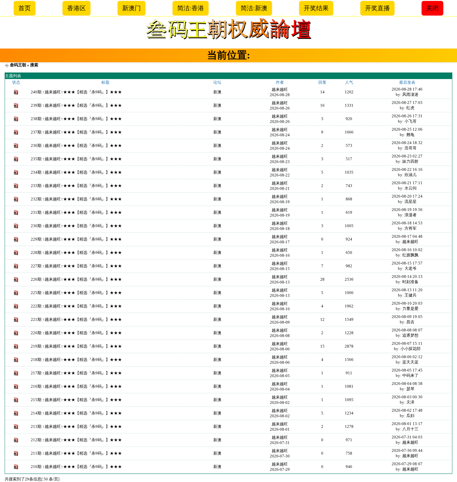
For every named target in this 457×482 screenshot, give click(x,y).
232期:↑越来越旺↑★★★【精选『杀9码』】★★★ (76, 199)
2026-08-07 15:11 (407, 343)
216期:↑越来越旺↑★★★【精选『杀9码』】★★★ (76, 386)
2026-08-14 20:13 (407, 276)
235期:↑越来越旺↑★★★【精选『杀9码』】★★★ (76, 159)
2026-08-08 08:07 (407, 330)
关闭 (432, 8)
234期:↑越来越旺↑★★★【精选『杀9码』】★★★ (76, 172)
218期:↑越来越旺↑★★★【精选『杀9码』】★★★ (76, 359)
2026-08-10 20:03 (407, 303)
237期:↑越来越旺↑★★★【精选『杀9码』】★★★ (76, 132)
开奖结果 (316, 8)
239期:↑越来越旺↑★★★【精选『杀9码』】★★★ (76, 105)
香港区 (76, 8)
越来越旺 (280, 89)
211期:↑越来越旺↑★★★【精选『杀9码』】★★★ (76, 453)
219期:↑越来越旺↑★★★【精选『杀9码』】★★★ (76, 346)
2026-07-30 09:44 (407, 450)
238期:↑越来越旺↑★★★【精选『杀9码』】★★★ (76, 118)
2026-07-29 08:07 (407, 463)
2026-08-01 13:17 (407, 423)
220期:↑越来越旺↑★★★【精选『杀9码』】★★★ (76, 332)
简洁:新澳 (254, 8)
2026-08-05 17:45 (407, 370)
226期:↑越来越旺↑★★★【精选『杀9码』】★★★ (76, 279)
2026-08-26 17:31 (407, 116)
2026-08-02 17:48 (407, 410)
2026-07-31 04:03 (407, 437)
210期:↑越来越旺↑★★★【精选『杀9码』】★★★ (76, 466)
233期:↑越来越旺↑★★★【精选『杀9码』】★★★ (76, 185)
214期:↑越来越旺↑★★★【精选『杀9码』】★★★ (76, 413)
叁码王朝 (18, 65)
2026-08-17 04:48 (407, 236)
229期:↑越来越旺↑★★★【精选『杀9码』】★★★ (76, 239)
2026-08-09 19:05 (407, 316)
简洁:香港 (190, 8)
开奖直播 (377, 8)
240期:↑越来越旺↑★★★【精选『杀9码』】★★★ (76, 92)
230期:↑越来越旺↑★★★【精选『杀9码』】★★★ (76, 225)
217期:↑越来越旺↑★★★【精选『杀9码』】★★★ (76, 373)
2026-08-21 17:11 (407, 182)
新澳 (217, 92)
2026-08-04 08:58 (407, 383)
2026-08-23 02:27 (407, 156)
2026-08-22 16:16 (407, 169)
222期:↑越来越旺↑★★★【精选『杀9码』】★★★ (76, 306)
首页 (24, 8)
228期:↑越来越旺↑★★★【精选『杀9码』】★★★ (76, 252)
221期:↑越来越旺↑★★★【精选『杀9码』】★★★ (76, 319)
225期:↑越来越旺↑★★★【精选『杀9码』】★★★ (76, 292)
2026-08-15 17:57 (407, 263)
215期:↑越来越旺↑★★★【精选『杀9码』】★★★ (76, 399)
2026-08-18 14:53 (407, 223)
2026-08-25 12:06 (407, 129)
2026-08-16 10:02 (407, 249)
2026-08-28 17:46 (407, 89)
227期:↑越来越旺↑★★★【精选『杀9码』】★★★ (76, 266)
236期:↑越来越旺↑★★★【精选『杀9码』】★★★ (76, 145)
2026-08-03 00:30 (407, 397)
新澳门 (131, 8)
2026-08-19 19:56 (407, 209)
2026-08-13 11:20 (407, 290)
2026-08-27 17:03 (407, 102)
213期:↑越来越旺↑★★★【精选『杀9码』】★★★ (76, 426)
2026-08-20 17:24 (407, 196)
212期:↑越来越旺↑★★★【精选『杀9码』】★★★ (76, 440)
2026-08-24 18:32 (407, 142)
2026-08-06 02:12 (407, 356)
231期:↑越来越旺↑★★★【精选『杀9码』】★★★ (76, 212)
